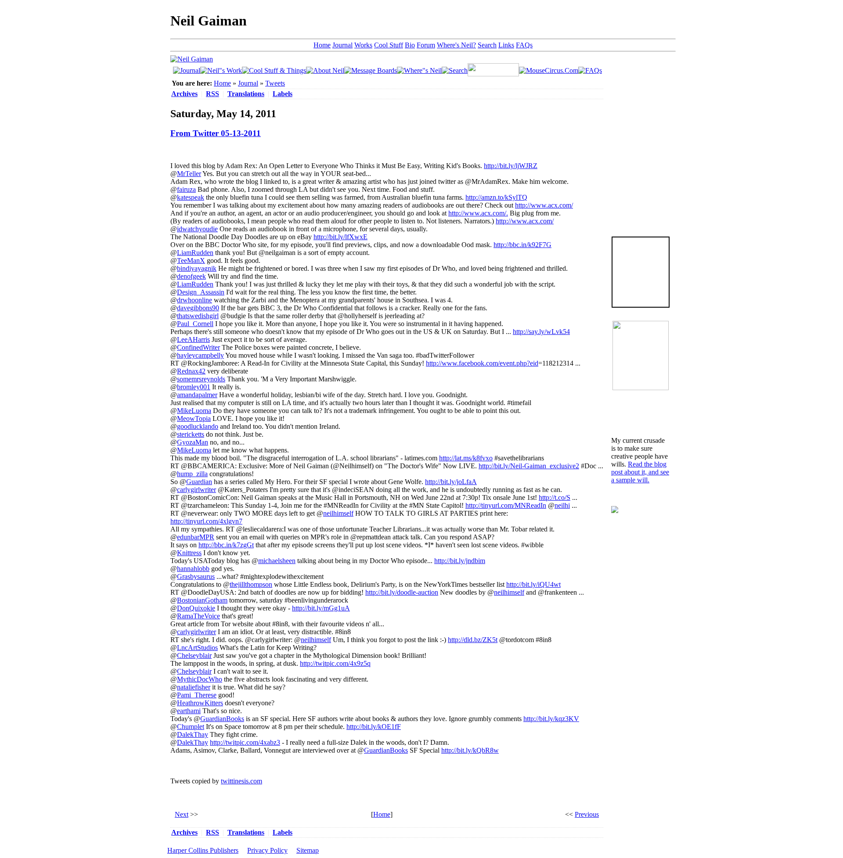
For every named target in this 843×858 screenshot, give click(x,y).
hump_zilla (192, 473)
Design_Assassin (200, 292)
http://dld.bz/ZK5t (472, 639)
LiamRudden (195, 252)
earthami (189, 710)
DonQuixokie (196, 608)
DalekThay (192, 734)
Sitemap (307, 850)
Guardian (199, 481)
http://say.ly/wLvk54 (541, 331)
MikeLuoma (194, 410)
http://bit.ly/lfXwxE (340, 237)
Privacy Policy (267, 850)
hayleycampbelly (200, 355)
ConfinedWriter (198, 347)
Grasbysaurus (196, 576)
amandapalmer (197, 394)
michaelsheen (276, 560)
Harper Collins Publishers (202, 850)
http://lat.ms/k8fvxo (466, 458)
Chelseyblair (194, 655)
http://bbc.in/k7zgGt (226, 545)
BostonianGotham (202, 600)
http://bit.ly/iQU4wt (533, 584)
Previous (587, 814)
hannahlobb (193, 568)
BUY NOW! (641, 293)
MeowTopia (194, 418)
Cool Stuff (388, 45)
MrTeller (189, 173)
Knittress (189, 552)
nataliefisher (193, 687)
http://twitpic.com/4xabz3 (245, 742)
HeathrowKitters (200, 703)
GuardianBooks (222, 718)
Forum (426, 45)
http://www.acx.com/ (544, 205)
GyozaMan (192, 442)
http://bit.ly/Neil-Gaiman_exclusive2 (529, 466)
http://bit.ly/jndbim (459, 560)
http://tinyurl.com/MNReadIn (505, 505)
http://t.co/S (554, 497)
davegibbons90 (198, 308)
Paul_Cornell (195, 323)
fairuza (186, 189)
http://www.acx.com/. (478, 213)
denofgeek (191, 276)
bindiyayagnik (196, 268)
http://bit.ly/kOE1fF (373, 726)
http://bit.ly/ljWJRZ (510, 165)
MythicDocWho (199, 679)
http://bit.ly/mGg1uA (321, 608)
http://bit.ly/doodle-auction (401, 592)
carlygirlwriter (196, 489)
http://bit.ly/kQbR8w (470, 750)
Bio (410, 45)
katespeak (190, 197)
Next (181, 814)
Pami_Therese (196, 695)
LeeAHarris (193, 339)
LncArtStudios (197, 647)
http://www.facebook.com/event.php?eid (482, 363)
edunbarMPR (195, 537)
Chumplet (190, 726)
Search (487, 45)
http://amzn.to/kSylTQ (496, 197)
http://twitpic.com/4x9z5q (335, 663)
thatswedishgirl (198, 316)
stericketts (190, 434)
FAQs (524, 45)
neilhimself (338, 513)
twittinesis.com (241, 781)
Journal (342, 45)
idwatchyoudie (197, 229)
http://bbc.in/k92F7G (522, 244)
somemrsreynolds (201, 379)
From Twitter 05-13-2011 (215, 133)
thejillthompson (251, 584)
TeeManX (191, 260)
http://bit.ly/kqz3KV (551, 718)
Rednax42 (191, 371)
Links (506, 45)
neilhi (562, 505)
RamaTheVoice (198, 616)
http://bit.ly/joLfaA (451, 481)
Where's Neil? (456, 45)
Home (322, 45)
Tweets (275, 83)
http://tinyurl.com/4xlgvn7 (206, 521)
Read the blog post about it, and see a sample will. (640, 472)
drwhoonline (194, 300)
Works (363, 45)
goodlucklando (197, 426)
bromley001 (193, 387)
